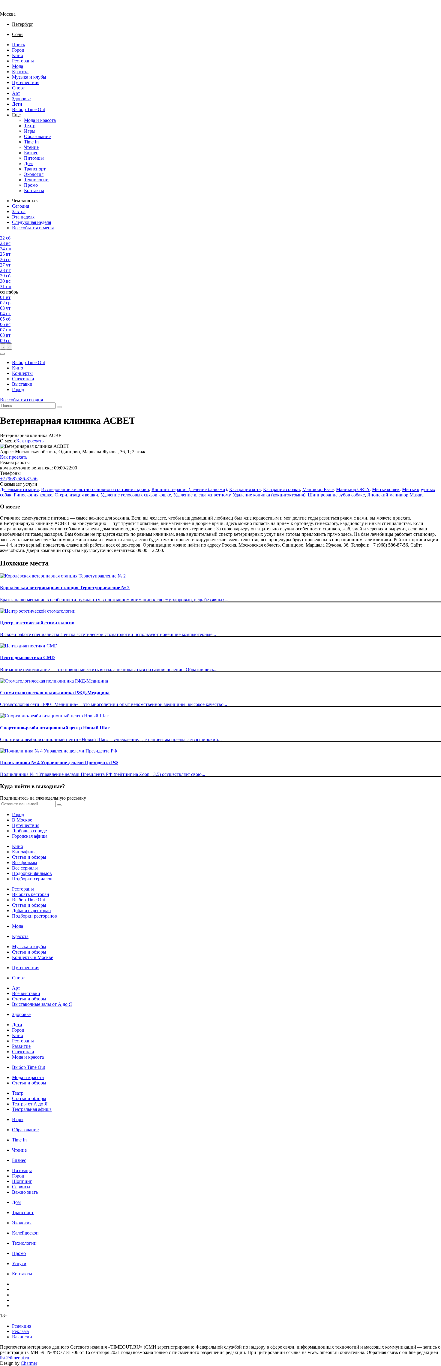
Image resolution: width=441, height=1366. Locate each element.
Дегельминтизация (19, 489)
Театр (29, 125)
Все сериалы (25, 867)
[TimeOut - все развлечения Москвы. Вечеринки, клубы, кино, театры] (13, 8)
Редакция (21, 1325)
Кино (17, 55)
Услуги (19, 1263)
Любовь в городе (29, 830)
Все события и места (33, 227)
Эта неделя (23, 216)
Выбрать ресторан (30, 894)
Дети (17, 104)
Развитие (21, 1046)
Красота (20, 71)
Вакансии (22, 1336)
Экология (34, 174)
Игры (29, 131)
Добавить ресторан (31, 910)
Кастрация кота (245, 489)
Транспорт (35, 168)
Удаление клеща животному (201, 494)
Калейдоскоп (25, 1232)
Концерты (22, 373)
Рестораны (23, 60)
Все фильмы (24, 862)
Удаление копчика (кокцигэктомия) (269, 494)
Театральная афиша (32, 1109)
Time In (31, 141)
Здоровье (21, 98)
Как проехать (30, 440)
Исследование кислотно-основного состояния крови (95, 489)
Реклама (20, 1331)
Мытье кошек (386, 489)
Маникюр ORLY (353, 489)
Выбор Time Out (28, 109)
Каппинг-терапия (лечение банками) (189, 489)
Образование (37, 136)
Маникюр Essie (318, 489)
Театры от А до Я (30, 1103)
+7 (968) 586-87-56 (19, 478)
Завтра (19, 211)
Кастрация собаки (281, 489)
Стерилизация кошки (76, 494)
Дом (28, 163)
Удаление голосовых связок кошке (135, 494)
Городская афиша (29, 836)
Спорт (18, 87)
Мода (17, 66)
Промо (31, 185)
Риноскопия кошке (33, 494)
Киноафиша (24, 851)
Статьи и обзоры (29, 857)
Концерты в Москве (32, 957)
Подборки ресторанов (34, 915)
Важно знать (25, 1192)
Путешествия (25, 82)
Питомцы (34, 158)
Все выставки (26, 993)
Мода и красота (40, 120)
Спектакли (23, 378)
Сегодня (20, 206)
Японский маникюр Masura (395, 494)
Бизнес (31, 152)
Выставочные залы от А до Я (42, 1004)
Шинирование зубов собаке (336, 494)
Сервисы (21, 1186)
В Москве (22, 819)
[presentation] (3, 346)
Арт (16, 93)
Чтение (31, 147)
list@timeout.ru (14, 1357)
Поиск (18, 44)
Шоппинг (22, 1181)
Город (18, 50)
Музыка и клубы (29, 77)
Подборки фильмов (32, 873)
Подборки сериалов (32, 878)
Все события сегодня (21, 399)
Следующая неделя (31, 222)
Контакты (34, 190)
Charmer (29, 1363)
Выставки (22, 384)
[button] (2, 354)
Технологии (36, 179)
